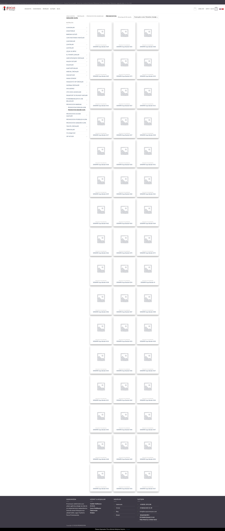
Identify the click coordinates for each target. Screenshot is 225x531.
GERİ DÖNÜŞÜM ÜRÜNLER (75, 58)
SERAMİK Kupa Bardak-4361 (148, 194)
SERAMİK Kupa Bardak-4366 (101, 253)
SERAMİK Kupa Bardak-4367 (124, 105)
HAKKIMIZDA (37, 9)
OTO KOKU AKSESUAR (73, 92)
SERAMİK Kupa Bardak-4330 (148, 341)
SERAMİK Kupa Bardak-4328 (148, 135)
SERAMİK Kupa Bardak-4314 (101, 341)
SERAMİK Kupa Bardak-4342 (124, 400)
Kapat (128, 529)
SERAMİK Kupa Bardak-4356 (124, 488)
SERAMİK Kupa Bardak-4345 (101, 429)
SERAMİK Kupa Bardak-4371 (148, 253)
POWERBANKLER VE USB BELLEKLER (74, 100)
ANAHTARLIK (70, 31)
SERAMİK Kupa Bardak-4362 (101, 223)
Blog (58, 9)
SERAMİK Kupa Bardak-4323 (124, 341)
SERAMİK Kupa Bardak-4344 (148, 400)
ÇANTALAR (70, 44)
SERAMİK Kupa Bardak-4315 (148, 105)
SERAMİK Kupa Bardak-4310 (148, 76)
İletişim (92, 513)
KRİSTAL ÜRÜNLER (72, 71)
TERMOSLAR (70, 129)
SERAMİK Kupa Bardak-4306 (101, 312)
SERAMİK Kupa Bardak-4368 (148, 46)
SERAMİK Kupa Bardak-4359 (101, 194)
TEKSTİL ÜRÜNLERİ (72, 126)
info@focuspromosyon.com (148, 511)
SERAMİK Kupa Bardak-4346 (124, 429)
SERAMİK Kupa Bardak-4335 (101, 370)
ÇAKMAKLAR (70, 41)
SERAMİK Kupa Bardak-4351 (148, 164)
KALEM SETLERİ (71, 61)
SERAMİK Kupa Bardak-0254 (124, 282)
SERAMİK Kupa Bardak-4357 (148, 488)
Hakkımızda (93, 510)
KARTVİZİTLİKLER (72, 68)
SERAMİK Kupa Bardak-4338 (101, 282)
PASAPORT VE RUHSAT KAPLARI (76, 95)
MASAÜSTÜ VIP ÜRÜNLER (74, 82)
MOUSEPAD (70, 88)
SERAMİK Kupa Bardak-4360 (124, 194)
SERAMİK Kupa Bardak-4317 (101, 135)
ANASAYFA (28, 9)
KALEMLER (69, 65)
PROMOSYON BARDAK (95, 16)
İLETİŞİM (52, 9)
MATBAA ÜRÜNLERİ (72, 85)
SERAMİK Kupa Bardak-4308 (148, 312)
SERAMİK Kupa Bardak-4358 (101, 164)
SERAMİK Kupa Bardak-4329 (101, 46)
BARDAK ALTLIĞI (71, 34)
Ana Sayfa (70, 16)
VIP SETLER (70, 136)
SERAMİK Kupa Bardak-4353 (148, 459)
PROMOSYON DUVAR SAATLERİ (73, 115)
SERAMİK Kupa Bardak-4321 (101, 400)
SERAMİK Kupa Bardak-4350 (124, 164)
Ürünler (118, 508)
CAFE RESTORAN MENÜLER (75, 37)
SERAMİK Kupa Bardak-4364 (148, 223)
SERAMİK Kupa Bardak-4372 (124, 76)
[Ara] (195, 9)
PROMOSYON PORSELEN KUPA (77, 107)
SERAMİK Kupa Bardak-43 (148, 282)
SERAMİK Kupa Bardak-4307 (124, 312)
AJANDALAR (70, 27)
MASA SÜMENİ (71, 78)
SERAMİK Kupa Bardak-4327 (124, 135)
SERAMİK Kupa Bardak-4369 (101, 76)
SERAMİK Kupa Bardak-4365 (124, 46)
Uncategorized (70, 133)
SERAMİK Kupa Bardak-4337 (148, 370)
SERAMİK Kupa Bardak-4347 (148, 429)
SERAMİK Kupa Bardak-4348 (101, 459)
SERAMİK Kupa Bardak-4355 (101, 105)
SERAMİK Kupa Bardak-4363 (124, 223)
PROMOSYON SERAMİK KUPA (76, 110)
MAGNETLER (70, 75)
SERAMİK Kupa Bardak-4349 (124, 459)
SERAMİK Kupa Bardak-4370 (124, 253)
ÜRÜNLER (46, 9)
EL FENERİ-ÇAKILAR (72, 54)
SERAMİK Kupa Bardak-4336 (124, 370)
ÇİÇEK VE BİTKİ (71, 51)
